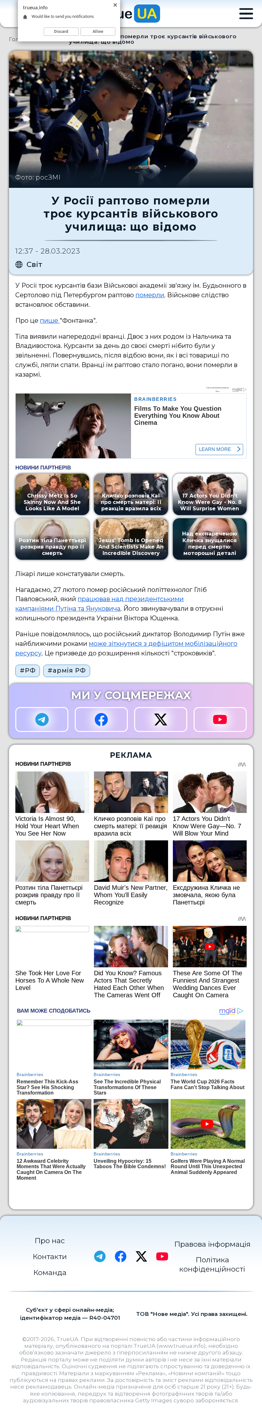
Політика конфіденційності (212, 1264)
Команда (49, 1272)
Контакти (50, 1256)
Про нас (50, 1240)
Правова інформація (212, 1244)
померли (149, 295)
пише (50, 320)
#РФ (27, 670)
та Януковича (98, 608)
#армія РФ (67, 670)
